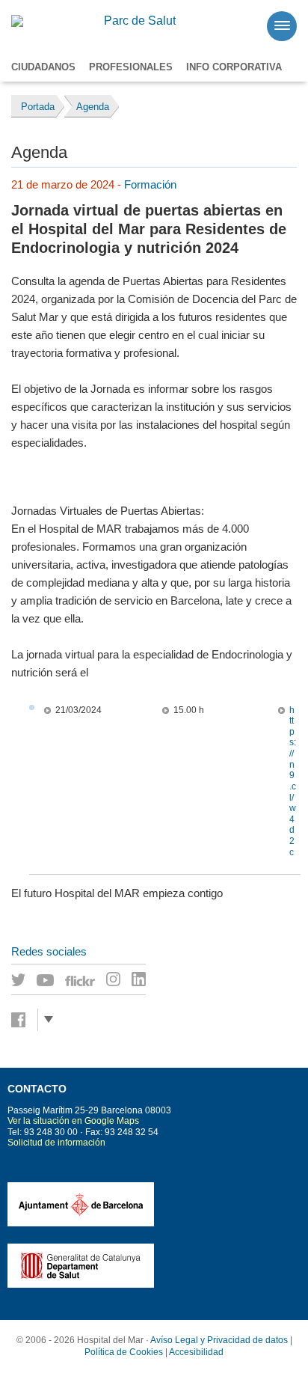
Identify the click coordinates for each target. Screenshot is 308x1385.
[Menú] (282, 26)
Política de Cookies (123, 1352)
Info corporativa (234, 67)
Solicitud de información (56, 1142)
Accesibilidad (196, 1352)
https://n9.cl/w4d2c (292, 781)
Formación (150, 184)
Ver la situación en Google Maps (73, 1121)
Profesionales (131, 67)
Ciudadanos (43, 67)
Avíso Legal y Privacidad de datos (219, 1340)
